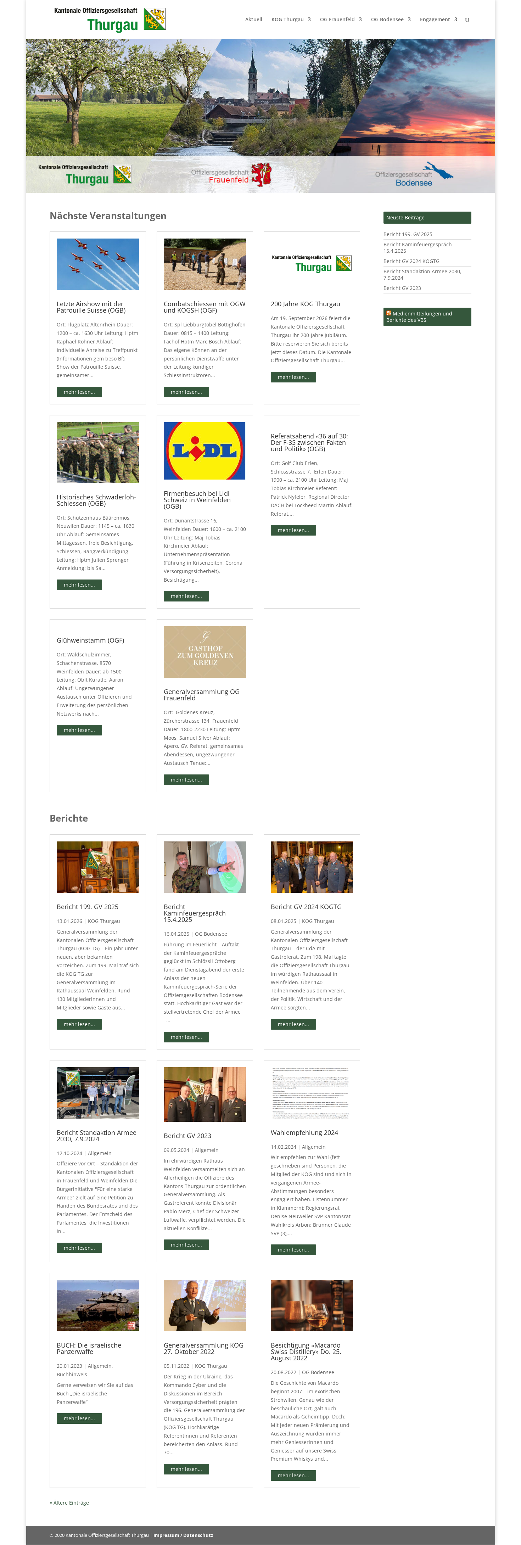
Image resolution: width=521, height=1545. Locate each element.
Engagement (435, 20)
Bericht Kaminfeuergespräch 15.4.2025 (195, 913)
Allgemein (100, 1153)
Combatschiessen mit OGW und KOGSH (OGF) (205, 307)
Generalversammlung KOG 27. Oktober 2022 (203, 1348)
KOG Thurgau (287, 20)
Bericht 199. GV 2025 (87, 906)
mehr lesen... (79, 391)
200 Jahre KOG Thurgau (305, 304)
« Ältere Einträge (69, 1502)
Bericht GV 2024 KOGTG (306, 906)
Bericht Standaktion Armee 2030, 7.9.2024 (96, 1135)
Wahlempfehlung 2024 (304, 1132)
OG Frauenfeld (337, 20)
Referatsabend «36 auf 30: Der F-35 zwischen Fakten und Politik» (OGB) (309, 442)
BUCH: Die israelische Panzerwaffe (89, 1348)
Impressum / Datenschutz (183, 1535)
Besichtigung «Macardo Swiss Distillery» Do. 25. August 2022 (306, 1351)
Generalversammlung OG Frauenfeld (202, 694)
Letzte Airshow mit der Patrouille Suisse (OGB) (91, 307)
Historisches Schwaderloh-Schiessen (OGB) (96, 500)
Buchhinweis (72, 1374)
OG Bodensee (387, 20)
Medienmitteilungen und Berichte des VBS (419, 316)
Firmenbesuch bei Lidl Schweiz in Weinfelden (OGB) (197, 499)
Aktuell (253, 20)
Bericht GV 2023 (187, 1135)
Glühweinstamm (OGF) (90, 640)
